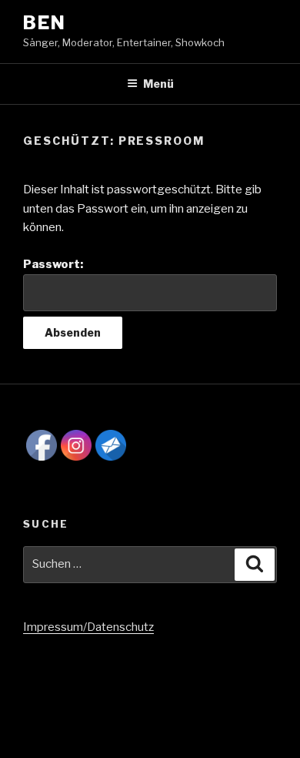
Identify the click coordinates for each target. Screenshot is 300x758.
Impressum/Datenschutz (88, 627)
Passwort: (53, 264)
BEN (44, 23)
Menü (158, 83)
